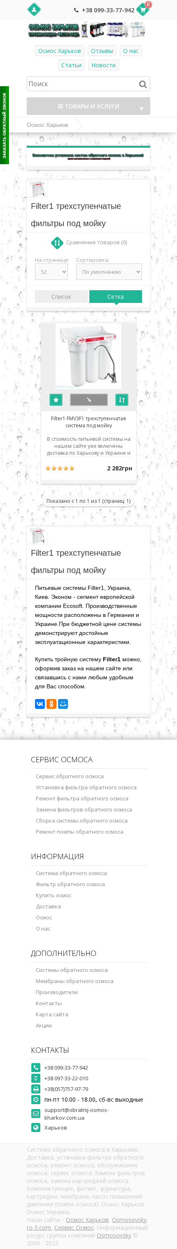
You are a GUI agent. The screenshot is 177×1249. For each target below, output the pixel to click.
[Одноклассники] (51, 704)
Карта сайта (52, 1014)
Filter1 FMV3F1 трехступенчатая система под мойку (88, 421)
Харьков (55, 1127)
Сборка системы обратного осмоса (82, 820)
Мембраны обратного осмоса (75, 981)
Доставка (48, 906)
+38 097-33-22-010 (66, 1078)
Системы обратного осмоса (72, 970)
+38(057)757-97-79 (66, 1089)
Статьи (71, 65)
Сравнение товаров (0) (96, 242)
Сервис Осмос (74, 1227)
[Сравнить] (121, 400)
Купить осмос (53, 895)
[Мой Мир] (63, 704)
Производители (57, 992)
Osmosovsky (129, 1220)
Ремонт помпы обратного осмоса (79, 831)
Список (61, 296)
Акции (44, 1025)
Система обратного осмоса (71, 873)
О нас (131, 51)
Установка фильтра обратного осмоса (86, 787)
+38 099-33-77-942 (108, 10)
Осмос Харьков (59, 51)
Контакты (49, 1003)
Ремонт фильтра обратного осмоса (82, 798)
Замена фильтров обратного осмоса (84, 809)
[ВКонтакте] (40, 704)
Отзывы (102, 51)
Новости (103, 65)
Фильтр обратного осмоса (70, 884)
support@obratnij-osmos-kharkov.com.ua (76, 1113)
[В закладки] (56, 400)
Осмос (44, 917)
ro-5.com (39, 1227)
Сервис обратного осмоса (70, 776)
